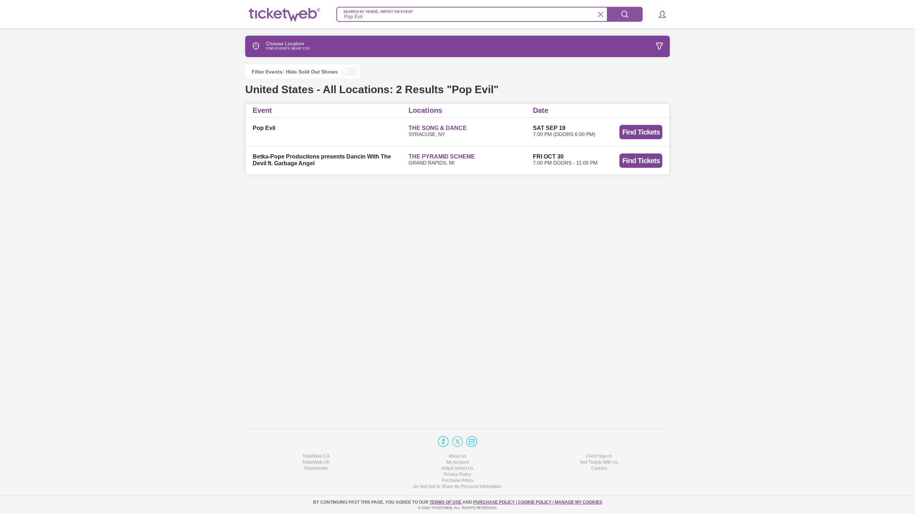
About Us (457, 456)
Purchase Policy (457, 480)
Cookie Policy (535, 502)
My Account (457, 462)
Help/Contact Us (457, 468)
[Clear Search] (600, 14)
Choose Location (285, 45)
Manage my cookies (578, 502)
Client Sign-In (599, 456)
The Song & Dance (438, 128)
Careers (599, 468)
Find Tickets (641, 132)
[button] (659, 14)
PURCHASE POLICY (494, 502)
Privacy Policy (457, 474)
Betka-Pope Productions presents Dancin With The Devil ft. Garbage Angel (322, 159)
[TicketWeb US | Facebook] (443, 441)
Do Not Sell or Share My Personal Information (457, 486)
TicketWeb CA (316, 456)
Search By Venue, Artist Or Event (378, 12)
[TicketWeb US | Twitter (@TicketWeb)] (457, 441)
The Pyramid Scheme (442, 156)
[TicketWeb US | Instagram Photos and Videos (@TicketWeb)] (471, 441)
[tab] (616, 46)
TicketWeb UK (316, 462)
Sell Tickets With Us (599, 462)
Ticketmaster (315, 468)
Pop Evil (264, 128)
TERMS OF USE (446, 502)
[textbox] (489, 14)
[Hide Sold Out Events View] (349, 71)
